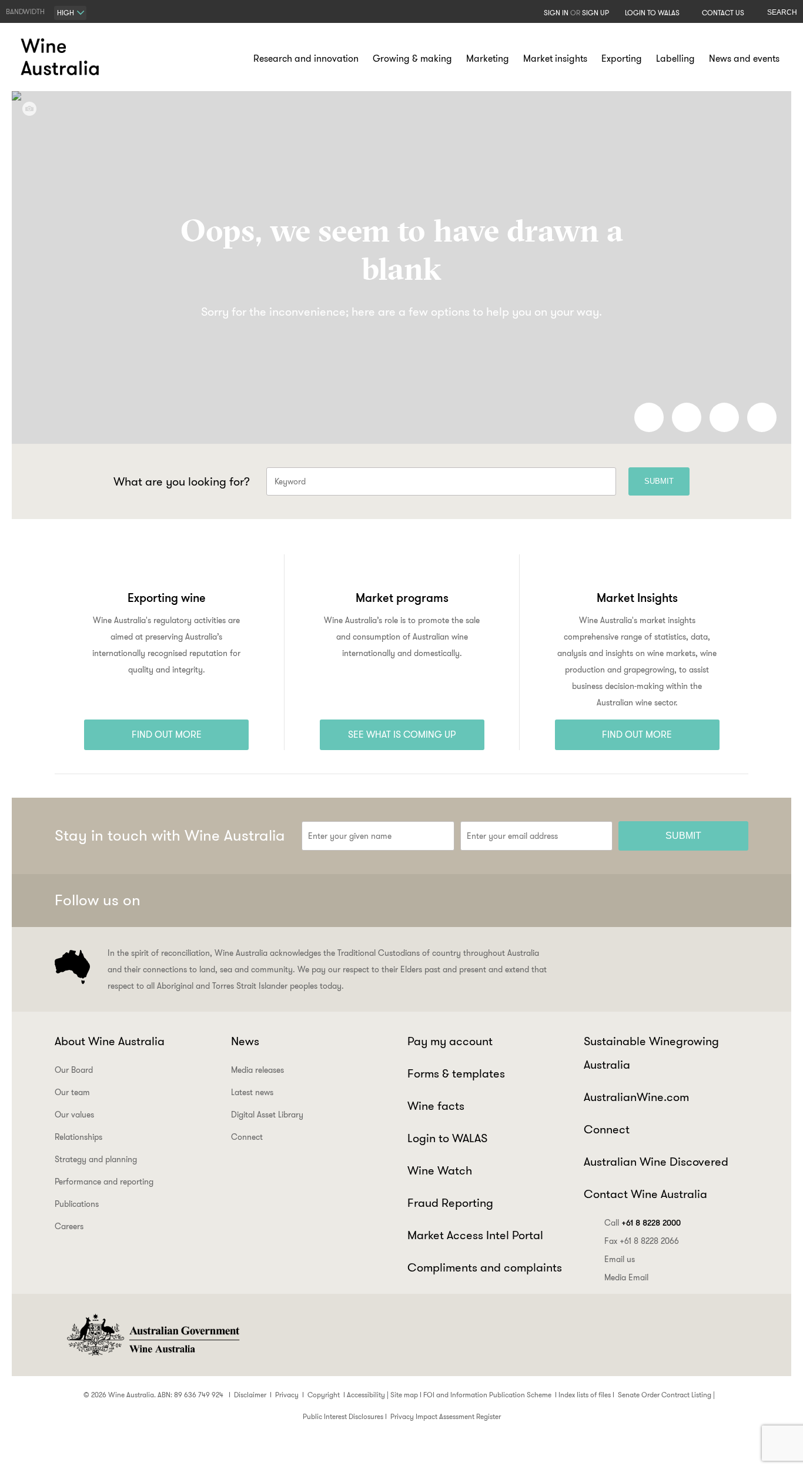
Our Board (74, 1070)
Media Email (626, 1277)
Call (642, 1223)
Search (782, 12)
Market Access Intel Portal (475, 1235)
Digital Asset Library (267, 1114)
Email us (619, 1259)
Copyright (323, 1395)
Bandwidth (25, 11)
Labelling (675, 58)
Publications (77, 1204)
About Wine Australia (110, 1041)
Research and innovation (306, 58)
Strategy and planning (96, 1159)
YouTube (734, 900)
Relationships (78, 1137)
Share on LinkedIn (686, 417)
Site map (404, 1395)
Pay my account (450, 1041)
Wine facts (435, 1105)
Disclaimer (250, 1395)
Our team (72, 1092)
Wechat (648, 900)
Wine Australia (62, 57)
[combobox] (70, 13)
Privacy (287, 1395)
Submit (659, 481)
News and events (744, 58)
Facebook (619, 900)
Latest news (252, 1092)
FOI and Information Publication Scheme (487, 1395)
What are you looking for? (181, 481)
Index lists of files (584, 1395)
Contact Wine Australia (645, 1194)
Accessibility (366, 1395)
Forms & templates (456, 1073)
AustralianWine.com (636, 1097)
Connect (247, 1137)
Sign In (556, 13)
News (245, 1041)
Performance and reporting (104, 1181)
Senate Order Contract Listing (664, 1395)
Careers (69, 1226)
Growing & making (412, 58)
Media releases (257, 1070)
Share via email (762, 417)
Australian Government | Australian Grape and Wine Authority (152, 1335)
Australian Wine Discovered (656, 1161)
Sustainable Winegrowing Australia (651, 1053)
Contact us (723, 13)
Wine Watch (439, 1170)
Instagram (676, 900)
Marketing (487, 58)
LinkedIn (705, 900)
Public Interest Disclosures (343, 1416)
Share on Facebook (649, 417)
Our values (74, 1114)
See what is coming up (402, 734)
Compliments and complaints (484, 1267)
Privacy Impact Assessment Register (445, 1416)
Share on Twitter (724, 417)
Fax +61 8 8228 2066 (641, 1241)
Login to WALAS (652, 13)
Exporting (621, 58)
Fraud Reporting (450, 1202)
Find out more (167, 734)
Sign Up (595, 13)
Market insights (555, 58)
